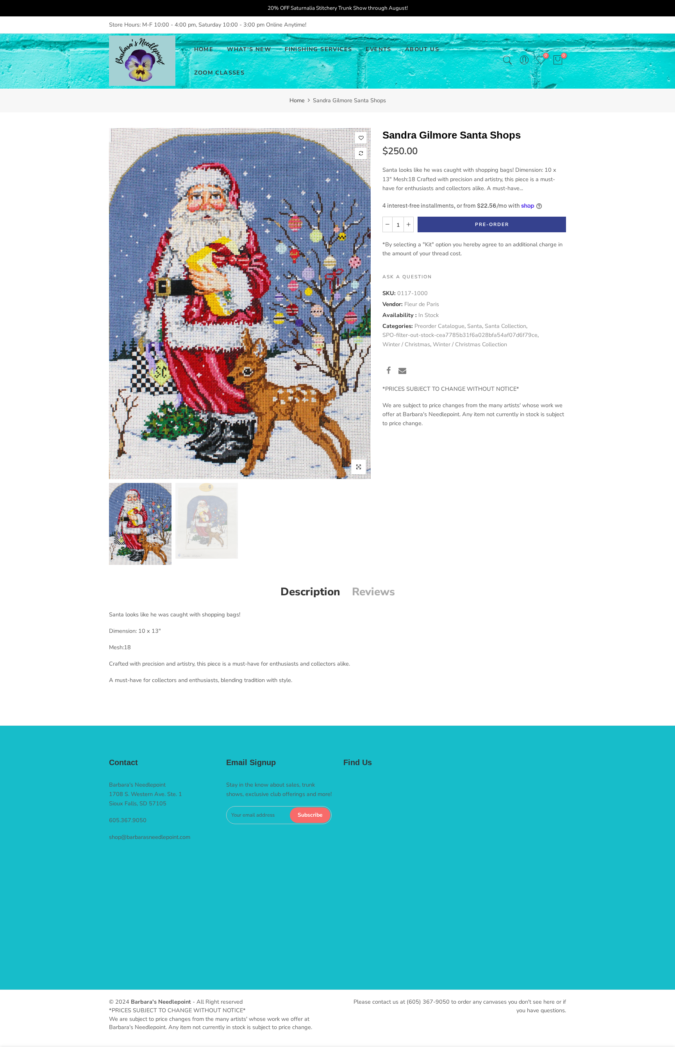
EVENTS (378, 49)
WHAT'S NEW (249, 49)
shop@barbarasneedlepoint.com (149, 837)
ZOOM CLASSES (219, 73)
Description (310, 591)
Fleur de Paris (421, 304)
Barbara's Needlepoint (161, 1002)
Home (297, 100)
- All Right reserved (217, 1002)
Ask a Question (407, 276)
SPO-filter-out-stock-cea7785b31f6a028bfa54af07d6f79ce (460, 335)
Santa (474, 326)
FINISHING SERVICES (318, 49)
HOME (204, 49)
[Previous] (122, 303)
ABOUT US (422, 49)
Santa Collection (505, 326)
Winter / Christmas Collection (470, 344)
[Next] (358, 303)
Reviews (373, 591)
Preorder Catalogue (439, 326)
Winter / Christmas (406, 344)
